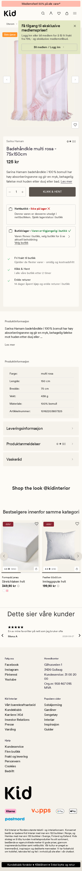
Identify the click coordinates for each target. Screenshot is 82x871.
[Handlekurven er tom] (67, 13)
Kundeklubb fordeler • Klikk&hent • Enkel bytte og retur (41, 864)
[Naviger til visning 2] (30, 572)
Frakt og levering (16, 756)
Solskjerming (53, 705)
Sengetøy (51, 715)
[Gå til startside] (10, 13)
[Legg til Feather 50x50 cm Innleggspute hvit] (76, 568)
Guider (49, 729)
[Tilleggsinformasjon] (18, 586)
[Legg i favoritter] (75, 124)
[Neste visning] (75, 79)
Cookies (10, 766)
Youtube (10, 679)
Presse (9, 724)
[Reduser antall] (9, 191)
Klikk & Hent (52, 191)
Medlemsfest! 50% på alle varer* (41, 3)
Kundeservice (14, 746)
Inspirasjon (51, 724)
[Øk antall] (22, 191)
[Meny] (75, 13)
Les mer (66, 181)
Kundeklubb (13, 710)
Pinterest (11, 674)
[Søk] (43, 13)
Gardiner (50, 710)
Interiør (49, 720)
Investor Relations (17, 720)
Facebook (11, 665)
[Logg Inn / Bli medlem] (51, 13)
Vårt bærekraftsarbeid (20, 705)
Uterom (10, 24)
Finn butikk (12, 751)
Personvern (12, 761)
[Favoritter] (59, 13)
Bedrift (9, 771)
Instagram (12, 669)
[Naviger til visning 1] (11, 572)
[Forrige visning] (6, 79)
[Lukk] (74, 26)
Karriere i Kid (14, 715)
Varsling (10, 729)
